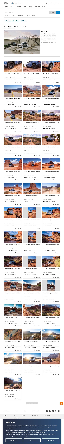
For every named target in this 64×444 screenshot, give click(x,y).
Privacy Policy (47, 415)
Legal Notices (35, 415)
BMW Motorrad (35, 411)
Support (5, 415)
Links (15, 415)
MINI (25, 411)
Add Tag (52, 12)
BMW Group (6, 411)
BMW (16, 411)
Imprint (23, 415)
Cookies (5, 418)
